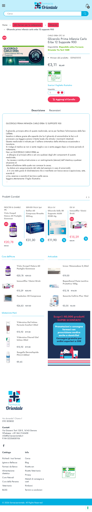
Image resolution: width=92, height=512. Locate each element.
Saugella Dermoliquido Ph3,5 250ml (28, 353)
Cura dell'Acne (8, 256)
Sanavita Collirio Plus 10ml (75, 296)
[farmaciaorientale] (46, 5)
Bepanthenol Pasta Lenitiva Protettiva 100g (75, 282)
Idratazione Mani (9, 312)
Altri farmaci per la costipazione (27, 24)
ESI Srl (72, 207)
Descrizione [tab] (38, 110)
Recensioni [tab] (55, 110)
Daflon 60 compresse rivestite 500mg (35, 213)
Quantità (51, 89)
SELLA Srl (51, 207)
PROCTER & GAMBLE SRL (12, 208)
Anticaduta (52, 256)
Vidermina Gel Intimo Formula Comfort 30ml (27, 323)
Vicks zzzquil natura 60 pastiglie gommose (13, 216)
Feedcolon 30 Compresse (29, 296)
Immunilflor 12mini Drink (29, 281)
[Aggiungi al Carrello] (20, 244)
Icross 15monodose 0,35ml (76, 266)
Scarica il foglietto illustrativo (60, 85)
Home (4, 24)
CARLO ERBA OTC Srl (56, 35)
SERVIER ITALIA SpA (34, 207)
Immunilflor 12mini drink (78, 212)
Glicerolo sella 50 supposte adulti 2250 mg (56, 213)
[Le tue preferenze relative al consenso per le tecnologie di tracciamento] (88, 507)
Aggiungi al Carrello (65, 99)
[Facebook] (3, 446)
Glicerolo (53, 24)
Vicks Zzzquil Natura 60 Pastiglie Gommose (28, 267)
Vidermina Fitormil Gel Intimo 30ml (28, 338)
